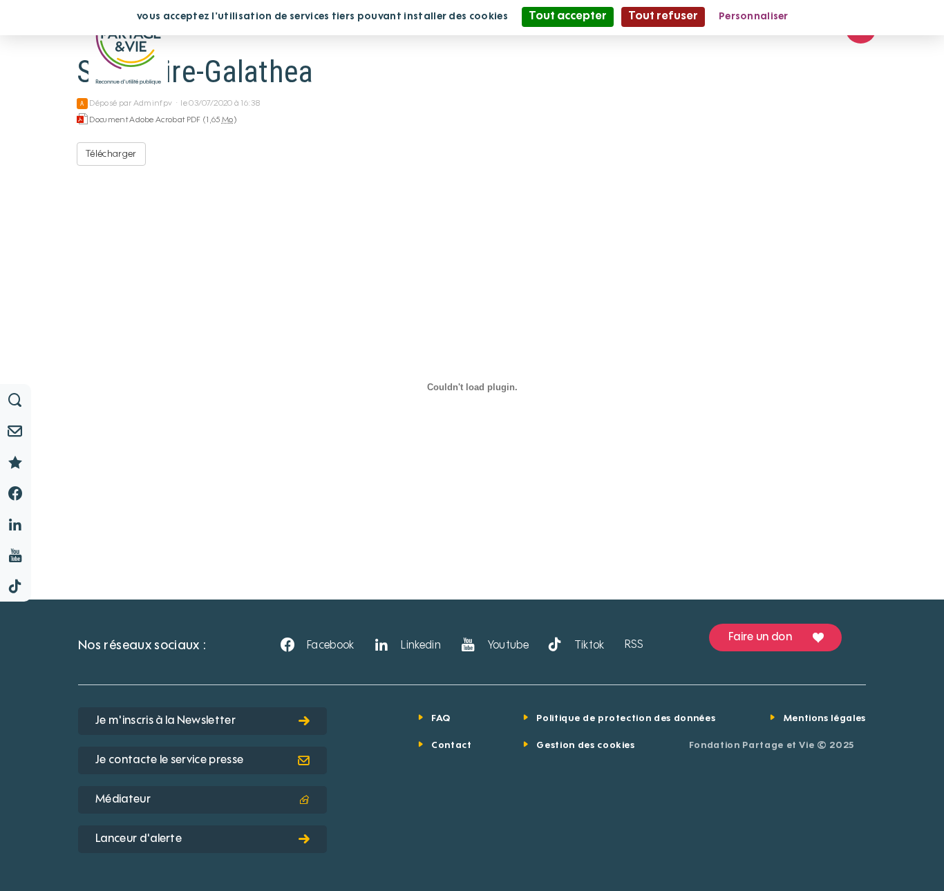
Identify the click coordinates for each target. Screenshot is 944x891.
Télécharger (111, 154)
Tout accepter (568, 16)
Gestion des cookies (585, 745)
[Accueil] (128, 44)
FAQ (441, 718)
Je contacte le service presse (169, 760)
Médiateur (123, 799)
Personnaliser (754, 16)
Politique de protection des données (625, 718)
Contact (451, 745)
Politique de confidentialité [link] (869, 16)
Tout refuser (663, 16)
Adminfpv (153, 103)
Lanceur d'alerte (138, 839)
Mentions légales (825, 718)
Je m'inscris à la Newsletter (165, 721)
